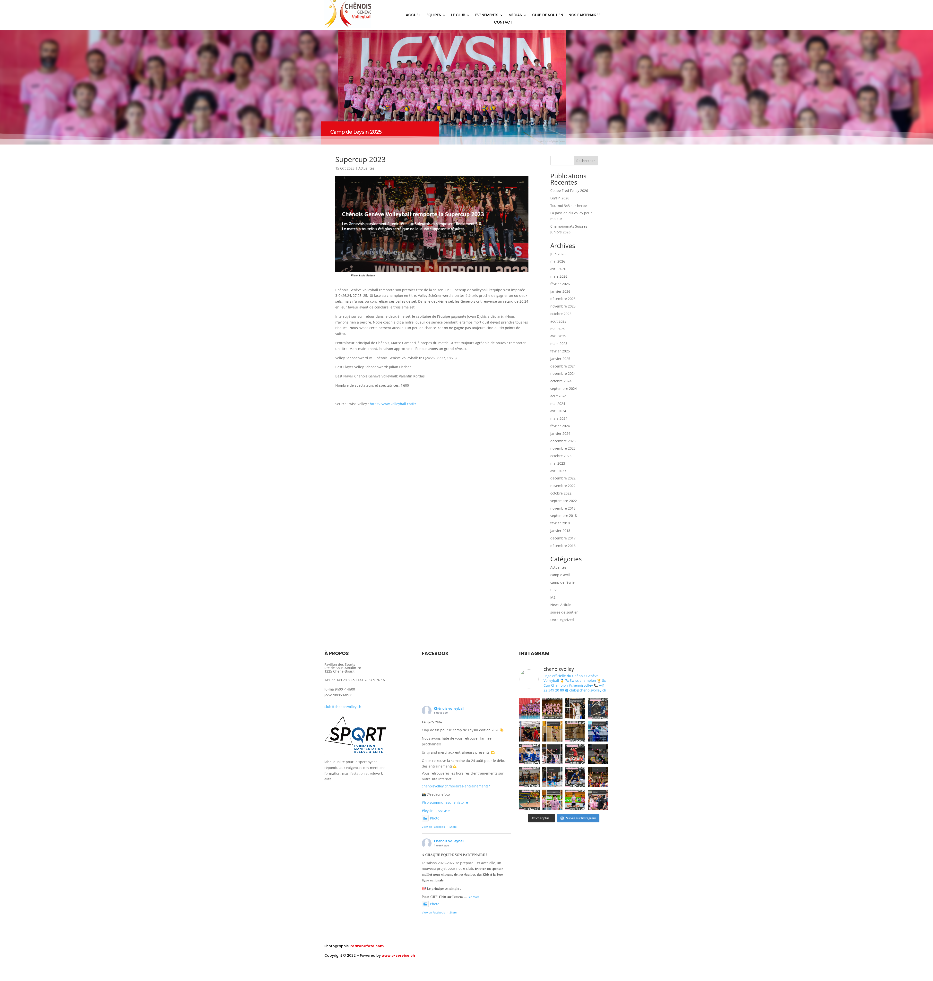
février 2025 (560, 351)
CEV (553, 590)
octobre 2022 (560, 493)
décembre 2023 (563, 441)
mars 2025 (558, 343)
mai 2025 (557, 328)
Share (453, 826)
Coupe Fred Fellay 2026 (569, 190)
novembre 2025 (563, 306)
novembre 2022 (563, 485)
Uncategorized (562, 619)
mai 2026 (557, 261)
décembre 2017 (563, 538)
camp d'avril (560, 574)
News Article (560, 604)
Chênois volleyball (449, 708)
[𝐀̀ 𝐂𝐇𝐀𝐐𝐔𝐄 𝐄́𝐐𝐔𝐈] (552, 708)
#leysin (427, 810)
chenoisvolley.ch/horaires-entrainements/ (456, 786)
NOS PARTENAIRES (585, 15)
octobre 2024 (560, 381)
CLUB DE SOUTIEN (547, 15)
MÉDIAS (515, 15)
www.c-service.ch (398, 955)
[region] (466, 87)
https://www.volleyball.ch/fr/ (393, 403)
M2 (552, 597)
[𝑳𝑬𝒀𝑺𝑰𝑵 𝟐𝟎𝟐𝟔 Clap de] (529, 708)
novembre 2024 (563, 373)
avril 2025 (558, 336)
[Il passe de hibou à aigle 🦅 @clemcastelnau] (598, 754)
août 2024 (558, 396)
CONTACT (503, 23)
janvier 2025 (560, 358)
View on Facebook (433, 826)
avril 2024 (558, 411)
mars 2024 (558, 418)
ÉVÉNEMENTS (486, 15)
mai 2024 (557, 403)
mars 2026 (558, 276)
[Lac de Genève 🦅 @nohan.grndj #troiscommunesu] (552, 800)
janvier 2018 (560, 530)
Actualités (366, 168)
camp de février (563, 582)
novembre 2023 (563, 448)
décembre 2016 (563, 545)
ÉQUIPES (433, 15)
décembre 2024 (563, 366)
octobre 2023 (560, 455)
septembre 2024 (563, 388)
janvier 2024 (560, 433)
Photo (434, 818)
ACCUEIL (413, 15)
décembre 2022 (563, 478)
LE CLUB (458, 15)
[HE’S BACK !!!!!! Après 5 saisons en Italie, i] (598, 777)
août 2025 (558, 321)
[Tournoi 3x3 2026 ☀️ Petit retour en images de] (529, 731)
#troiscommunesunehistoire (445, 802)
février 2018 (560, 523)
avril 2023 (558, 471)
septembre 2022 (563, 500)
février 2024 (560, 426)
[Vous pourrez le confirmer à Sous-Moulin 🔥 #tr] (552, 754)
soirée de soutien (564, 612)
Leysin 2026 (559, 198)
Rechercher (585, 160)
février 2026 (560, 284)
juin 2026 (557, 254)
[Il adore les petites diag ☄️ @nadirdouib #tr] (598, 800)
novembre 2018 (563, 508)
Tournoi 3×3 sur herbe (568, 205)
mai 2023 (557, 463)
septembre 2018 (563, 515)
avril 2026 (558, 268)
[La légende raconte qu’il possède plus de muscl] (552, 731)
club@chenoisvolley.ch (342, 706)
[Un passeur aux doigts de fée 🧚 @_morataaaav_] (575, 708)
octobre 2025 (560, 313)
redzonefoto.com (367, 946)
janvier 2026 (560, 291)
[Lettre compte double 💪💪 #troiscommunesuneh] (598, 731)
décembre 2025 (563, 298)
